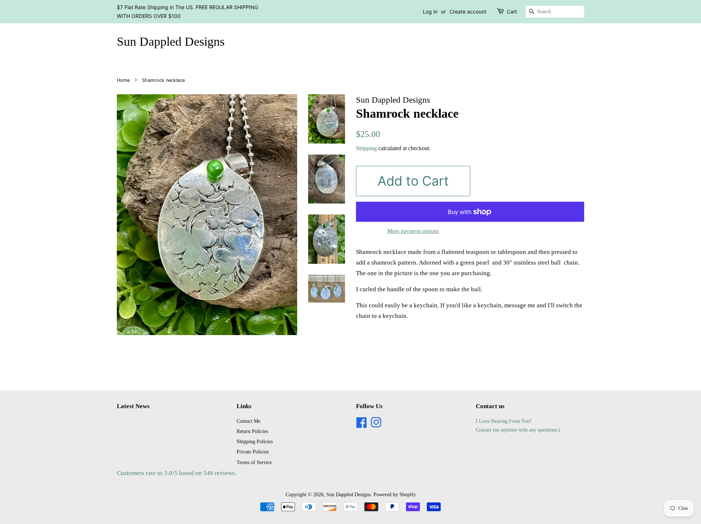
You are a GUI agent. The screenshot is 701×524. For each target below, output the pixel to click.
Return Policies (252, 431)
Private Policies (253, 452)
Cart (512, 11)
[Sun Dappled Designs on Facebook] (361, 425)
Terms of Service (254, 462)
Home (123, 80)
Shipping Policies (255, 441)
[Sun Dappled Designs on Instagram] (376, 425)
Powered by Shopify (395, 494)
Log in (430, 11)
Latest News (133, 406)
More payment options (413, 231)
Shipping (366, 148)
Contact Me (248, 421)
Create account (467, 11)
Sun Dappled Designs (171, 41)
